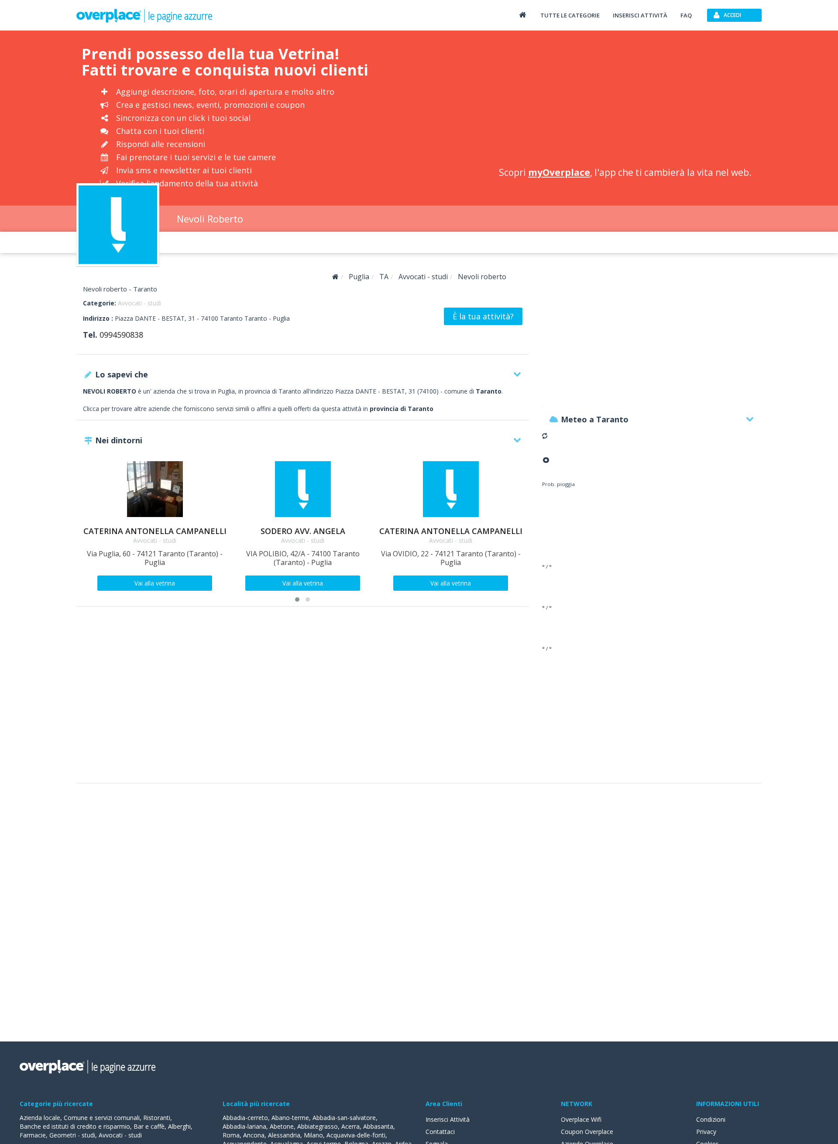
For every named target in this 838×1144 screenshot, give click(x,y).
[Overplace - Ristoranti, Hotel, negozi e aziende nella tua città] (144, 15)
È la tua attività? (483, 316)
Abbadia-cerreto (245, 1117)
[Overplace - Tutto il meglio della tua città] (522, 14)
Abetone (282, 1126)
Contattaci (440, 1131)
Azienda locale (40, 1117)
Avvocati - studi (139, 303)
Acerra (350, 1126)
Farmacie (33, 1135)
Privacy (706, 1131)
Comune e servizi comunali (102, 1117)
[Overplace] (335, 277)
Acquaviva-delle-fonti (355, 1135)
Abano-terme (290, 1117)
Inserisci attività (640, 15)
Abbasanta (378, 1126)
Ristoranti (156, 1117)
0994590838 (121, 334)
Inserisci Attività (448, 1119)
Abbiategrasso (317, 1126)
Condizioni (710, 1119)
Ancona (253, 1135)
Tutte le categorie (570, 15)
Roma (231, 1135)
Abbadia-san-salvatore (344, 1117)
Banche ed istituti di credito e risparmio (75, 1126)
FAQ (686, 15)
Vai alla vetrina (154, 583)
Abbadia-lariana (244, 1126)
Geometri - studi (72, 1135)
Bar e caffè (149, 1126)
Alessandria (284, 1135)
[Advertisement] (625, 100)
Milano (313, 1135)
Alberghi (179, 1126)
